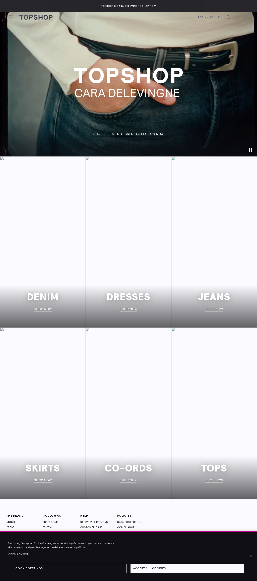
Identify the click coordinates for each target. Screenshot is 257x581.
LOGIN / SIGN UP (209, 17)
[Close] (250, 556)
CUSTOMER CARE (91, 527)
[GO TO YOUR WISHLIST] (237, 17)
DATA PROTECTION (129, 522)
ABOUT (10, 522)
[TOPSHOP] (36, 17)
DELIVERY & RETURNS (94, 522)
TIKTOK (48, 527)
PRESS (10, 527)
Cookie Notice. (19, 553)
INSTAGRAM (50, 522)
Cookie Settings (29, 568)
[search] (228, 17)
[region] (128, 556)
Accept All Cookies (149, 568)
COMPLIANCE (126, 527)
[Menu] (10, 17)
